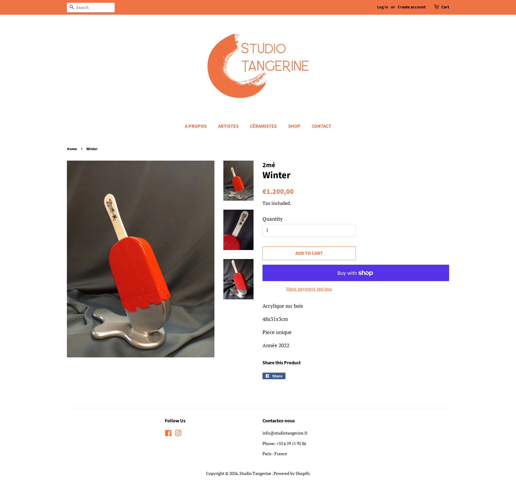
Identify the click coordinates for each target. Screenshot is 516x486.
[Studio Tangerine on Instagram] (178, 434)
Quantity (272, 218)
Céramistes (263, 126)
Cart (445, 7)
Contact (321, 126)
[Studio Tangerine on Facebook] (168, 434)
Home (72, 149)
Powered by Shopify (292, 473)
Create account (412, 7)
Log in (382, 7)
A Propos (196, 126)
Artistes (228, 126)
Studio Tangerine (255, 473)
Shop (294, 126)
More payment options (309, 289)
